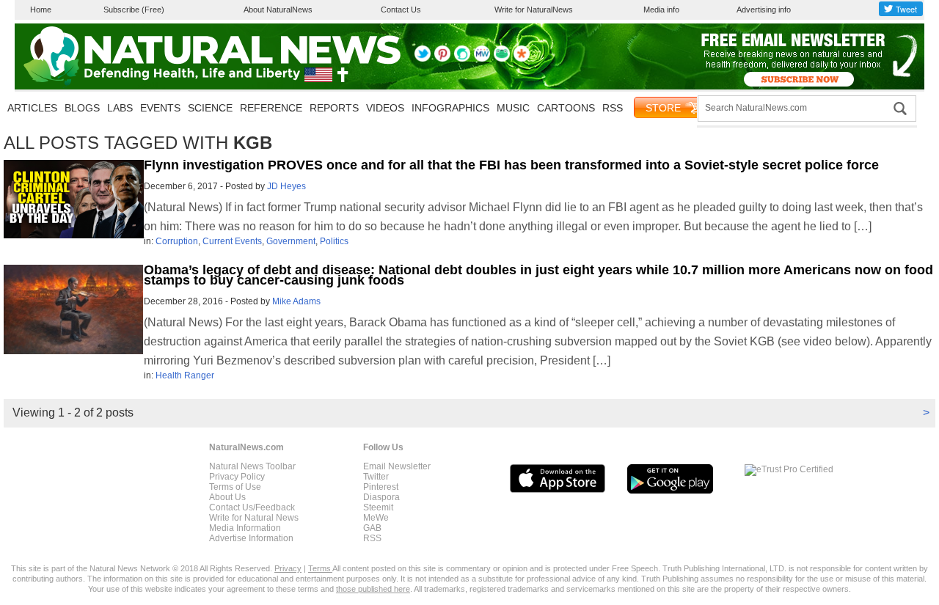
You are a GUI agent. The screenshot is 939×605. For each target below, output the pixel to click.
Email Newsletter (397, 466)
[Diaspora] (522, 59)
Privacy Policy (237, 477)
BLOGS (82, 108)
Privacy (288, 568)
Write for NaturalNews (533, 9)
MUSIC (513, 108)
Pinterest (380, 487)
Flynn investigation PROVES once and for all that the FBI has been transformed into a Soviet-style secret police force (511, 165)
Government (290, 241)
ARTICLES (32, 108)
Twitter (376, 477)
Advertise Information (251, 538)
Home (40, 9)
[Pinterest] (442, 59)
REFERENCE (271, 108)
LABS (120, 108)
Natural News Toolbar (252, 466)
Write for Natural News (254, 518)
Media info (661, 9)
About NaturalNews (278, 9)
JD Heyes (286, 186)
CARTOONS (566, 108)
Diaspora (381, 497)
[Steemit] (462, 59)
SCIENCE (210, 108)
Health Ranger (185, 375)
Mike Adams (296, 301)
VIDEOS (385, 108)
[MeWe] (482, 59)
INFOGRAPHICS (450, 108)
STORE (663, 108)
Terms (320, 568)
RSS (612, 108)
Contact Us (401, 9)
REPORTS (334, 108)
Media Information (245, 528)
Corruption (177, 241)
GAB (372, 528)
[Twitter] (422, 59)
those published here (373, 588)
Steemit (378, 507)
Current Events (232, 241)
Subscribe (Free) (133, 9)
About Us (227, 497)
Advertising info (764, 9)
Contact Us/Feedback (252, 507)
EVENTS (160, 108)
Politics (334, 241)
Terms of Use (235, 487)
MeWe (376, 518)
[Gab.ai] (502, 59)
